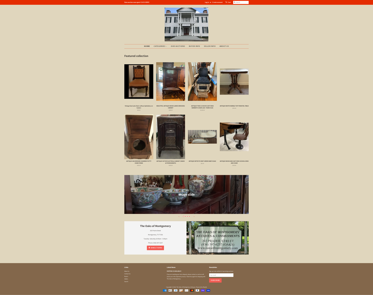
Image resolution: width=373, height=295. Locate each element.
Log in (207, 2)
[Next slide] (194, 216)
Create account (217, 2)
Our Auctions (178, 46)
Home (147, 46)
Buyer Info (194, 46)
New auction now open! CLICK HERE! (136, 2)
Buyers (126, 276)
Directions (156, 248)
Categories (160, 46)
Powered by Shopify (201, 287)
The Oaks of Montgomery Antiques (185, 287)
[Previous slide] (179, 216)
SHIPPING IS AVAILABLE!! (174, 271)
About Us (224, 46)
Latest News (171, 267)
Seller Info (210, 46)
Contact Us (127, 274)
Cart (229, 2)
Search (126, 281)
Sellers (126, 279)
